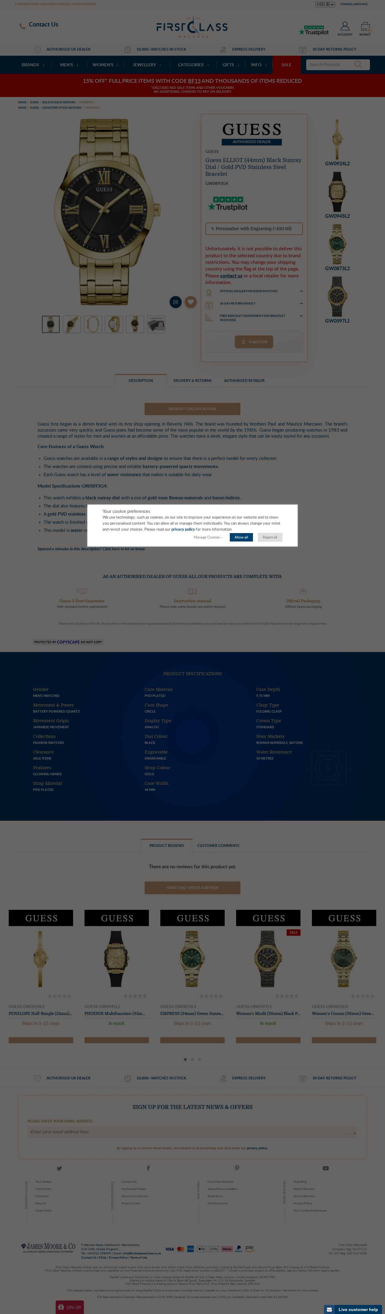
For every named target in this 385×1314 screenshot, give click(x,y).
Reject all (270, 537)
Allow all (241, 537)
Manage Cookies (207, 537)
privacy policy (183, 530)
